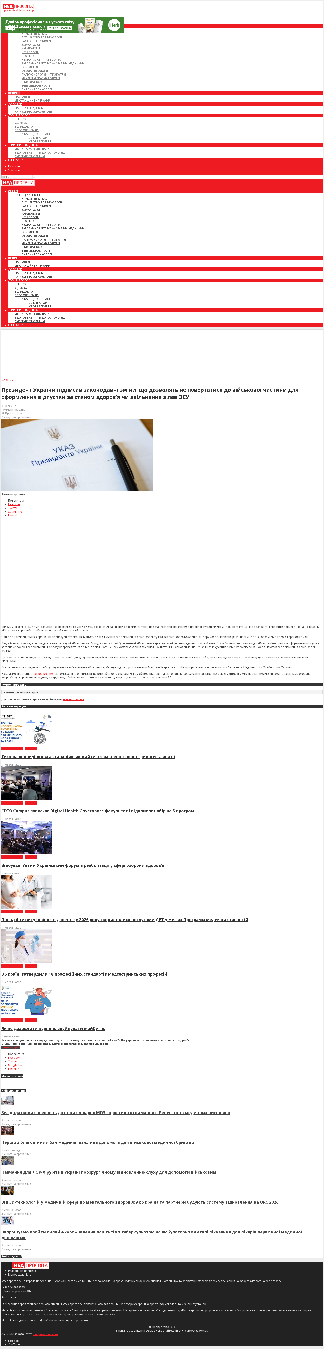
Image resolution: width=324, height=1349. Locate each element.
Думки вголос (19, 115)
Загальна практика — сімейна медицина (53, 63)
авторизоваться (73, 699)
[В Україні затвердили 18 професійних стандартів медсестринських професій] (26, 962)
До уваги (15, 104)
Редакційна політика (22, 1271)
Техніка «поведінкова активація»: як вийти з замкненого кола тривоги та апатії (88, 756)
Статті (13, 26)
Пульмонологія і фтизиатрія (44, 74)
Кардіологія (31, 48)
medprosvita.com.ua (45, 1334)
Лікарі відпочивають (37, 134)
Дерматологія (32, 45)
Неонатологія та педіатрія (42, 59)
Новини (14, 93)
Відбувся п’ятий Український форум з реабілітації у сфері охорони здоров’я (82, 865)
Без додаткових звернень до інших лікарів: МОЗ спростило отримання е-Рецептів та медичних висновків (115, 1112)
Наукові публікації (35, 33)
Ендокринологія (34, 82)
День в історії (38, 138)
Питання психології (37, 89)
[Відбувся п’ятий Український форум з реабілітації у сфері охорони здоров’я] (26, 853)
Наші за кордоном (29, 108)
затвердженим (43, 674)
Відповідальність (19, 1274)
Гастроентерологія (36, 41)
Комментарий (10, 1047)
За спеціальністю (28, 30)
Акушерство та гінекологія (42, 37)
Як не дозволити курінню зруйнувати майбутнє (53, 1028)
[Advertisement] (162, 353)
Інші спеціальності (36, 86)
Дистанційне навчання (33, 100)
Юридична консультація (34, 112)
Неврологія (30, 52)
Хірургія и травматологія (41, 78)
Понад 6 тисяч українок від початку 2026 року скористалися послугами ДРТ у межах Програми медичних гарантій (124, 919)
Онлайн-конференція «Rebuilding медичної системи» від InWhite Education (54, 1044)
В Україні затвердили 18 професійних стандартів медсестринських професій (84, 974)
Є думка (21, 123)
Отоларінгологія (35, 71)
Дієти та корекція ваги (32, 149)
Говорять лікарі (27, 130)
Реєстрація (8, 1297)
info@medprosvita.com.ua (191, 1330)
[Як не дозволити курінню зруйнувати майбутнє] (26, 1016)
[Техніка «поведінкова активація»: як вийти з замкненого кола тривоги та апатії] (26, 745)
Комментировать (13, 409)
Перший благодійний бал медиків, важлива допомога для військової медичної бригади (97, 1142)
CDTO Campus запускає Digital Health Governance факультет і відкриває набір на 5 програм (97, 811)
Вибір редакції (12, 748)
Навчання (22, 97)
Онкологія (30, 67)
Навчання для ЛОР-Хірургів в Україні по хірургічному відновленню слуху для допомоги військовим (109, 1172)
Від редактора (25, 126)
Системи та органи (30, 156)
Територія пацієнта (23, 145)
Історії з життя (39, 141)
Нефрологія (30, 56)
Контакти (15, 160)
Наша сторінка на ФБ (16, 1291)
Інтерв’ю (21, 119)
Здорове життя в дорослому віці (40, 152)
